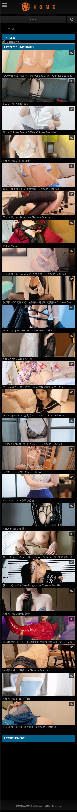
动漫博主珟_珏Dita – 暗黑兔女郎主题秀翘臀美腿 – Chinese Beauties (39, 642)
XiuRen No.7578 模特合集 (17, 359)
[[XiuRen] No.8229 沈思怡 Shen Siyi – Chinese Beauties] (38, 401)
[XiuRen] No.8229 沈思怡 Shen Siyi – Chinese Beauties (34, 415)
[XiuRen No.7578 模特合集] (38, 345)
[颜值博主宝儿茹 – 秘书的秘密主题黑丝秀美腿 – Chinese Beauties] (38, 288)
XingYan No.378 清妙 (15, 528)
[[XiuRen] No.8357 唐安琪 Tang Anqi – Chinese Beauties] (38, 260)
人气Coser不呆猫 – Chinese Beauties (24, 472)
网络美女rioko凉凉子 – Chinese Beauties (26, 670)
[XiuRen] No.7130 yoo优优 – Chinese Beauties (29, 727)
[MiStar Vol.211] (38, 231)
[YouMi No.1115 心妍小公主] (38, 486)
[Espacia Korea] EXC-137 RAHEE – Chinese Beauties (32, 444)
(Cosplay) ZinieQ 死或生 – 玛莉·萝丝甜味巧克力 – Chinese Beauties (39, 387)
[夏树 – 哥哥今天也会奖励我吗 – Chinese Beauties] (38, 175)
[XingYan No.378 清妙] (38, 514)
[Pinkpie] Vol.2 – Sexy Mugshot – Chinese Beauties (32, 585)
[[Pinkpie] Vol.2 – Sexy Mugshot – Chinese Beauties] (38, 571)
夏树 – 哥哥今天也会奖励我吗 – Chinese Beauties (31, 189)
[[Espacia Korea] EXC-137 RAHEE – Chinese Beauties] (38, 430)
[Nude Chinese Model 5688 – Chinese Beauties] (38, 118)
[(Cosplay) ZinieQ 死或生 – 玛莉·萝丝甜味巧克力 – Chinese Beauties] (38, 373)
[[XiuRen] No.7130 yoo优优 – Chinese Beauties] (38, 713)
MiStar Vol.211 (11, 245)
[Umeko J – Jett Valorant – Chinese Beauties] (38, 316)
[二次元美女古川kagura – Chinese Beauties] (38, 203)
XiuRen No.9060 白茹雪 (16, 613)
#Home (33, 19)
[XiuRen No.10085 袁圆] (38, 90)
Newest (10, 28)
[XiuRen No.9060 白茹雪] (38, 599)
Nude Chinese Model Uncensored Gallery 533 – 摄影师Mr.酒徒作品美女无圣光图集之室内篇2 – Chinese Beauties (39, 557)
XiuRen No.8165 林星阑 (16, 698)
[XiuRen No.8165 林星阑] (38, 684)
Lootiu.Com (39, 6)
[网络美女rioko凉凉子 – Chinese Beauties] (38, 656)
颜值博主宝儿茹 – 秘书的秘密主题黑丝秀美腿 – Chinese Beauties (39, 302)
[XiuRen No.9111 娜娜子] (38, 146)
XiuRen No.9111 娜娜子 (16, 160)
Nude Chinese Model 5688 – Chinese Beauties (29, 132)
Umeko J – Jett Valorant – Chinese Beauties (27, 330)
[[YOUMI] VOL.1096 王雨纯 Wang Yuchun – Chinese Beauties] (38, 61)
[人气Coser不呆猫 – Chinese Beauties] (38, 458)
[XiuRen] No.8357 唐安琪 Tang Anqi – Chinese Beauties (34, 274)
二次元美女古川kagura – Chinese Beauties (27, 217)
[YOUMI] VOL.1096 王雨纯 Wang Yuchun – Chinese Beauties (37, 75)
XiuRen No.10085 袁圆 (16, 104)
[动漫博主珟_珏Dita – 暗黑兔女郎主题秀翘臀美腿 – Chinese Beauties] (38, 628)
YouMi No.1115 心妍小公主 (18, 500)
